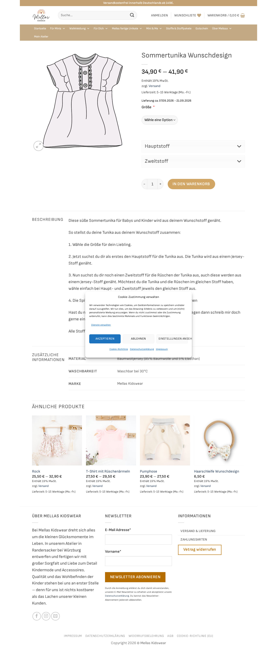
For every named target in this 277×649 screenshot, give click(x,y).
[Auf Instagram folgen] (46, 616)
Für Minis (55, 28)
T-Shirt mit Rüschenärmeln (108, 471)
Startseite (40, 28)
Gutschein (201, 28)
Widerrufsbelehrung (146, 636)
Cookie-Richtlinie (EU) (195, 636)
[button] (159, 15)
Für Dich (99, 28)
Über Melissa (220, 28)
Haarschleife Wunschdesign (216, 471)
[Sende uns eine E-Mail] (55, 616)
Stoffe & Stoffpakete (178, 28)
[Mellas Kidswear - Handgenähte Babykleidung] (42, 15)
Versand (154, 86)
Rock (36, 471)
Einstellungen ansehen (173, 339)
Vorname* (113, 551)
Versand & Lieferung (198, 531)
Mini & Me (152, 28)
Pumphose (148, 471)
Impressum (162, 349)
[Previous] (32, 460)
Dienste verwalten (101, 324)
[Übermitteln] (132, 15)
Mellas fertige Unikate (125, 28)
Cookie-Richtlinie (119, 349)
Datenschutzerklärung (142, 349)
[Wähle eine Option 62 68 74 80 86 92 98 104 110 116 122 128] (193, 120)
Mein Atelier (41, 36)
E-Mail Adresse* (118, 530)
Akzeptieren (105, 339)
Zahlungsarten (193, 539)
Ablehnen (138, 339)
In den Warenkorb (191, 184)
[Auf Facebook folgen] (36, 616)
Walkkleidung (77, 28)
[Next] (244, 460)
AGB (170, 636)
